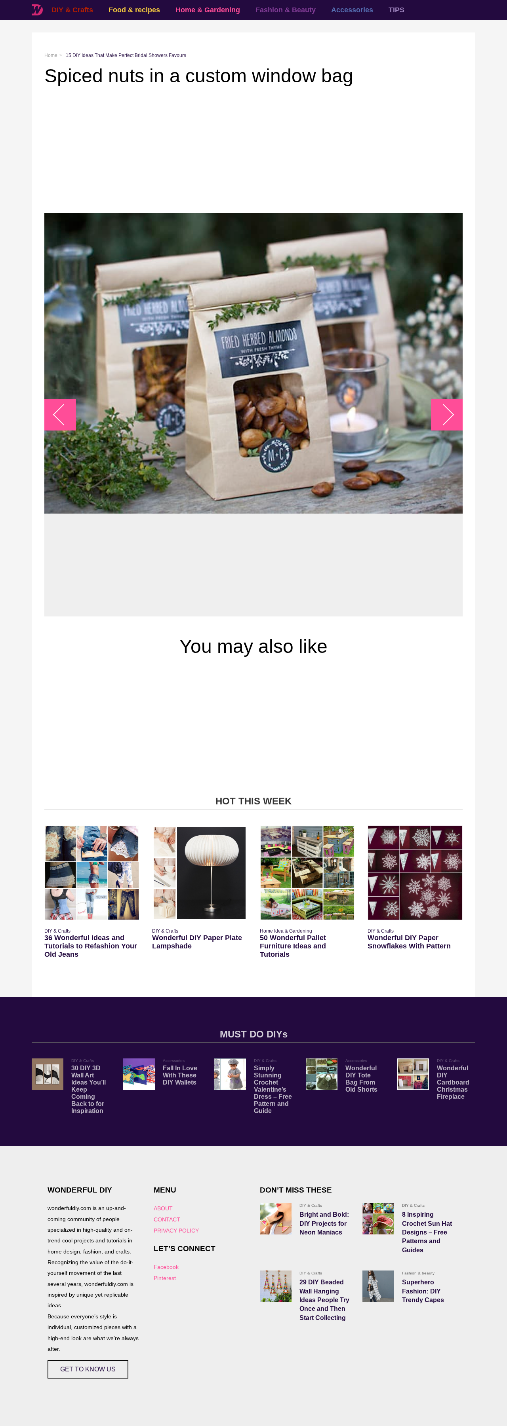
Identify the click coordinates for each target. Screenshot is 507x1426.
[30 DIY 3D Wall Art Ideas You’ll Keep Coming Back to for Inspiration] (47, 1074)
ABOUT (163, 1208)
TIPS (396, 10)
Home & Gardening (207, 10)
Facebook (166, 1267)
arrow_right (443, 415)
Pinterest (165, 1278)
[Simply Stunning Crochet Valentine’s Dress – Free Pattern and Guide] (230, 1074)
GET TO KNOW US (88, 1369)
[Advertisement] (253, 150)
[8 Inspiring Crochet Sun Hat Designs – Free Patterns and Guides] (378, 1218)
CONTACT (167, 1219)
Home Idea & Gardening (286, 931)
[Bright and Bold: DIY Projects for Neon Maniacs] (276, 1218)
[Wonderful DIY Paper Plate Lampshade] (199, 872)
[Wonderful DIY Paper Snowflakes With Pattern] (415, 872)
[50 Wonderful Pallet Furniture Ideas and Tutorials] (307, 872)
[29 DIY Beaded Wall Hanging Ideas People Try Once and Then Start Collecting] (276, 1286)
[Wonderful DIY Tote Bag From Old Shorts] (321, 1074)
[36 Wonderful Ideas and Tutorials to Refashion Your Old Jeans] (91, 872)
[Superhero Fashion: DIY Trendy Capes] (378, 1286)
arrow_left (64, 415)
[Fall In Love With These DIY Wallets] (139, 1074)
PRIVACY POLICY (176, 1230)
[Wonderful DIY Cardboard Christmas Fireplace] (413, 1074)
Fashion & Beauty (285, 10)
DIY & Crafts (72, 10)
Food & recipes (134, 10)
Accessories (352, 10)
